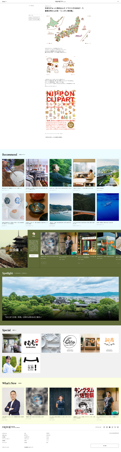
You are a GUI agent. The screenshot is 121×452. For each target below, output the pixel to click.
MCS (47, 442)
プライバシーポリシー (6, 438)
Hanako (25, 442)
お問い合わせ (4, 435)
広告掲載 (3, 437)
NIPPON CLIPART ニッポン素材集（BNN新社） (54, 137)
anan (25, 433)
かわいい (31, 17)
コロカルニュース (48, 6)
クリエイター (37, 17)
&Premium (48, 435)
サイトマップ (4, 442)
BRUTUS (25, 435)
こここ (47, 440)
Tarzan (47, 437)
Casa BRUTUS (26, 437)
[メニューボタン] (118, 1)
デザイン (31, 19)
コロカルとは (4, 433)
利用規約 (3, 440)
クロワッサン (26, 438)
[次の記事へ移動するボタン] (45, 263)
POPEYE (47, 433)
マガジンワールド (5, 447)
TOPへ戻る (104, 445)
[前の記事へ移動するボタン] (42, 263)
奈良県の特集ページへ (34, 255)
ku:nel (47, 438)
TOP (29, 5)
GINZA (25, 440)
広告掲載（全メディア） (29, 447)
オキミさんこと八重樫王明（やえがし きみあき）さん (54, 51)
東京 (38, 19)
